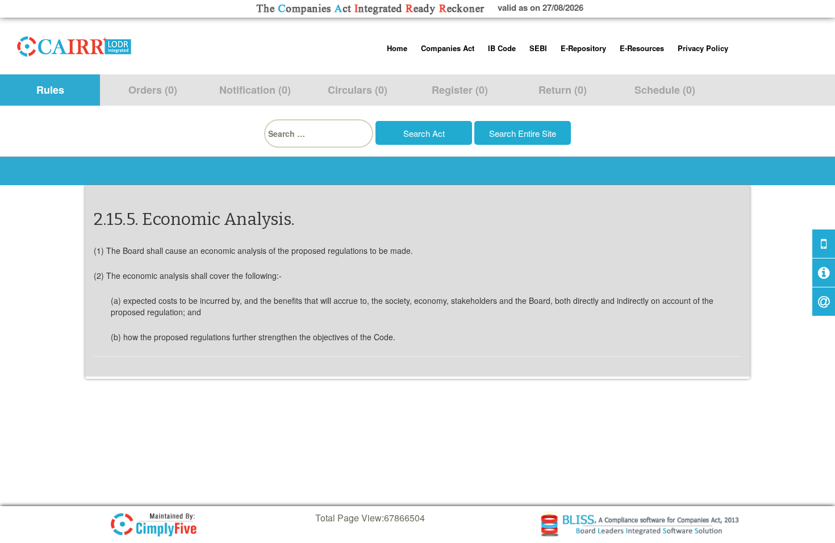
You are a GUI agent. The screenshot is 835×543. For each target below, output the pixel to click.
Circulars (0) (357, 89)
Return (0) (562, 89)
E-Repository (583, 48)
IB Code (502, 48)
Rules (50, 89)
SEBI (538, 48)
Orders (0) (152, 89)
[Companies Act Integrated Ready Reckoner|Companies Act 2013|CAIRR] (74, 44)
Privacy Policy (703, 48)
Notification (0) (255, 89)
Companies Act (447, 48)
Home (397, 48)
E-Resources (642, 48)
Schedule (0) (664, 89)
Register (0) (460, 89)
